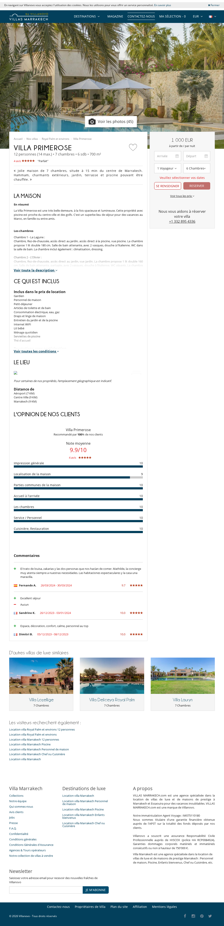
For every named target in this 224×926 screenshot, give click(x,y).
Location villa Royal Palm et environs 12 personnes (42, 729)
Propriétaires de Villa (90, 907)
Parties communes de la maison (37, 485)
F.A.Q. (12, 828)
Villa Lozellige (41, 699)
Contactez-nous (141, 16)
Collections (16, 796)
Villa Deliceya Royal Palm (112, 699)
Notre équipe (17, 801)
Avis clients (16, 812)
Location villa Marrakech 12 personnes (34, 739)
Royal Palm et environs (55, 139)
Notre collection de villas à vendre (31, 856)
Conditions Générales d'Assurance (31, 845)
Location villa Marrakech (25, 759)
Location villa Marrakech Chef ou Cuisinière (37, 754)
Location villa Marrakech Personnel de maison (39, 749)
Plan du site (119, 907)
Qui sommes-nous (21, 807)
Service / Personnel (28, 518)
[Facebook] (184, 916)
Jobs (12, 817)
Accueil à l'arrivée (27, 496)
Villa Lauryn (182, 699)
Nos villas (32, 139)
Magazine (115, 16)
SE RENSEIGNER (167, 186)
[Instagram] (193, 916)
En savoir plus (162, 5)
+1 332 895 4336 (182, 221)
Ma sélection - (172, 16)
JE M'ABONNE (96, 890)
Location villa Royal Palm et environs (33, 734)
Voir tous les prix (181, 196)
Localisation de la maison (32, 474)
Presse (13, 823)
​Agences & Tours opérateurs (27, 850)
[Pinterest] (201, 916)
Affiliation (140, 907)
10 (141, 463)
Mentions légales (164, 907)
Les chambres (24, 507)
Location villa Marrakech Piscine (30, 744)
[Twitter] (210, 916)
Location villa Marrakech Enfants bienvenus (83, 816)
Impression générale (29, 463)
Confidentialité (18, 834)
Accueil (18, 139)
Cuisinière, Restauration (31, 529)
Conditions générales (23, 839)
